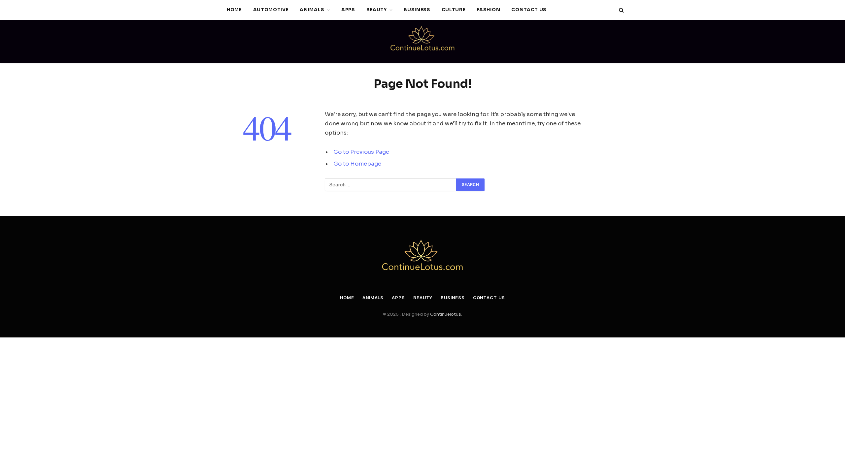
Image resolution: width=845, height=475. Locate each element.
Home (234, 10)
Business (417, 10)
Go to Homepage (357, 163)
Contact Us (529, 10)
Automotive (271, 10)
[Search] (621, 10)
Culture (454, 10)
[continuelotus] (422, 41)
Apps (348, 10)
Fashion (488, 10)
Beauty (376, 10)
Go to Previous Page (361, 151)
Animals (312, 10)
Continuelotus (445, 314)
